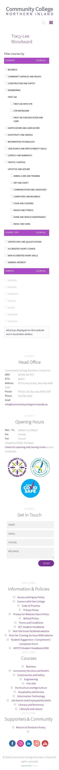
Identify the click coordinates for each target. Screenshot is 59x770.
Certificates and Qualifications (25, 241)
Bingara (12, 287)
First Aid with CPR (23, 103)
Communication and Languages (30, 189)
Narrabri (13, 314)
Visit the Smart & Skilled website (31, 631)
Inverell (12, 300)
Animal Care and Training (27, 175)
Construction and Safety (21, 83)
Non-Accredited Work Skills (23, 255)
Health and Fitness (23, 210)
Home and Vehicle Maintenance (30, 217)
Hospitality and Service (20, 134)
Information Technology (21, 141)
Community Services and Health (24, 76)
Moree (11, 307)
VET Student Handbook (31, 626)
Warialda (13, 321)
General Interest (17, 262)
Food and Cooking (23, 203)
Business (12, 69)
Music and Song (22, 223)
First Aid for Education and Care (28, 119)
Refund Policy (31, 618)
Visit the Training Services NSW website (31, 635)
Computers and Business (27, 196)
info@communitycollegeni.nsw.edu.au (26, 404)
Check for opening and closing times (25, 447)
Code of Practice (30, 605)
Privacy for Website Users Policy (31, 614)
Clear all (41, 60)
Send (46, 563)
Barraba (12, 280)
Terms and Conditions (31, 622)
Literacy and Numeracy (20, 155)
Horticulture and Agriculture (24, 128)
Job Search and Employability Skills (27, 148)
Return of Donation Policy (30, 727)
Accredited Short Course (21, 248)
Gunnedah (13, 293)
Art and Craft (21, 182)
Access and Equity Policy (31, 597)
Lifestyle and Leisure (19, 169)
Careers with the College (31, 601)
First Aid (12, 97)
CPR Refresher (21, 110)
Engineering (14, 90)
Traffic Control (17, 162)
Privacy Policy (31, 610)
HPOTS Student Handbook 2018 (31, 648)
